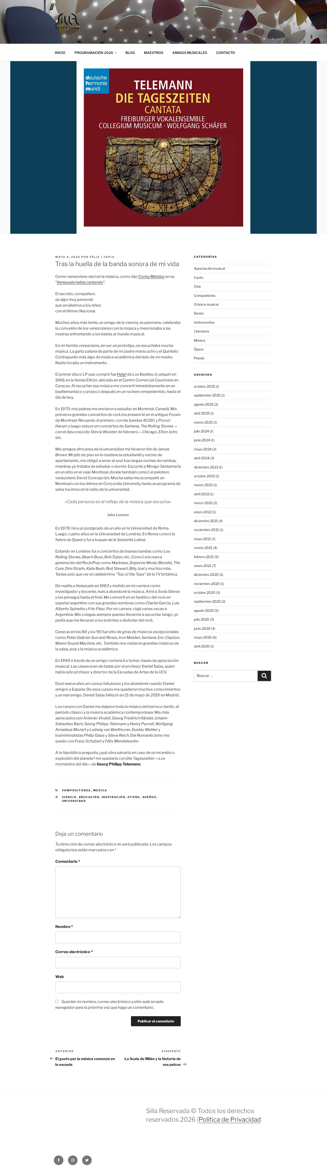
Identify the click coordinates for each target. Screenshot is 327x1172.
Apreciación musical (209, 268)
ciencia (69, 797)
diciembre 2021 (206, 521)
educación (89, 797)
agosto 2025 (204, 404)
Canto (198, 277)
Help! (121, 374)
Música (100, 790)
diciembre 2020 (206, 574)
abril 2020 (202, 646)
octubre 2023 (204, 476)
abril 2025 (201, 413)
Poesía (199, 358)
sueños (149, 797)
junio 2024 (202, 440)
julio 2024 (201, 431)
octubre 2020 (204, 592)
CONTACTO (225, 53)
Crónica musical (206, 304)
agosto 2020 (204, 610)
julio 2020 (201, 619)
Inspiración (113, 797)
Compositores (76, 790)
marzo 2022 (203, 503)
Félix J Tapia (102, 257)
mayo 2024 (203, 449)
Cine (197, 286)
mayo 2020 (203, 637)
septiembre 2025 (207, 395)
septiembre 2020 (207, 601)
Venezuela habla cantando (80, 282)
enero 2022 (203, 512)
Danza (199, 313)
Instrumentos (204, 322)
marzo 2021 (203, 548)
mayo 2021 (202, 539)
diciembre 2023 (206, 467)
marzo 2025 (203, 422)
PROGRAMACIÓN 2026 (93, 53)
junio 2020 (202, 628)
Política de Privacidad (230, 1119)
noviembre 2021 (206, 530)
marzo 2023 (203, 485)
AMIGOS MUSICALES (189, 53)
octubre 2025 (204, 386)
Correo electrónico (74, 952)
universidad (74, 801)
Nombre (64, 926)
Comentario (67, 861)
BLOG (130, 53)
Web (59, 976)
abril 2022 (201, 494)
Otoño (134, 797)
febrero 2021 (204, 557)
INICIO (60, 53)
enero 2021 (202, 566)
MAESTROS (153, 53)
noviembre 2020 (207, 584)
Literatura (201, 331)
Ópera (198, 349)
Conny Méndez (151, 276)
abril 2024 (201, 458)
